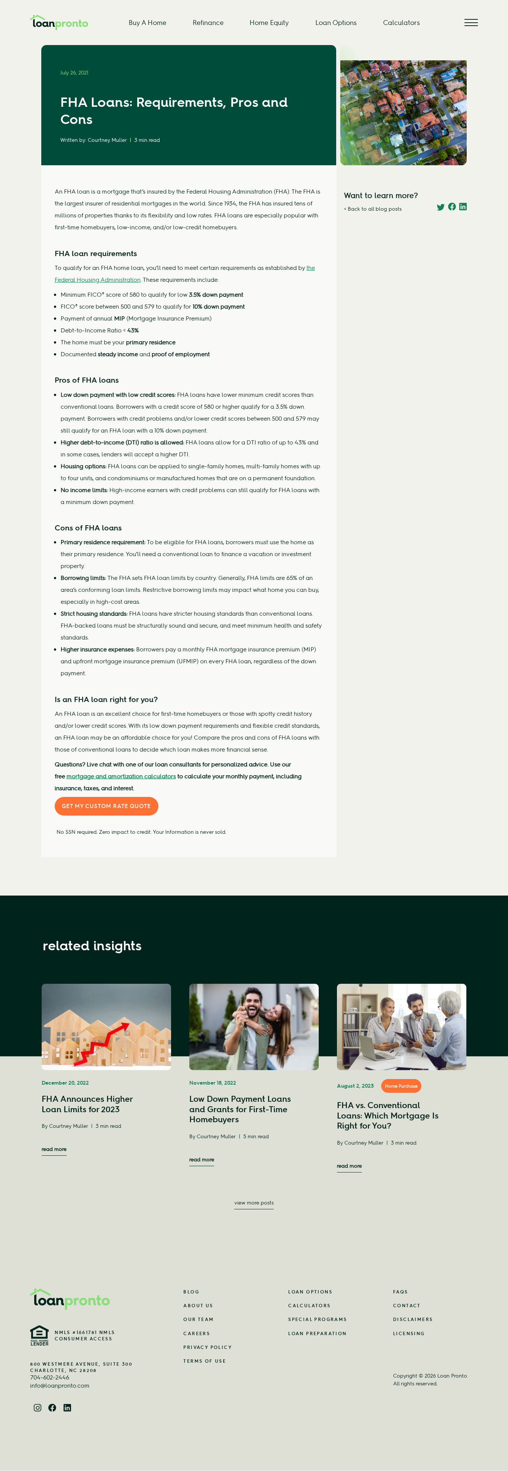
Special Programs (317, 1319)
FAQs (400, 1292)
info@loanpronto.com (60, 1385)
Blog (191, 1292)
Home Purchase (401, 1086)
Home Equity (269, 22)
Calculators (401, 22)
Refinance (208, 22)
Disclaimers (413, 1319)
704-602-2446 (49, 1377)
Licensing (409, 1333)
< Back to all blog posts (373, 208)
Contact (407, 1305)
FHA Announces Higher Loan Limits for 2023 (87, 1104)
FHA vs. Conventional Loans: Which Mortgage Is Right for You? (387, 1115)
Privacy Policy (207, 1347)
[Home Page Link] (89, 1299)
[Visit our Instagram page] (37, 1408)
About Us (198, 1305)
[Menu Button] (471, 22)
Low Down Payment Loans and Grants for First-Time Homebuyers (240, 1109)
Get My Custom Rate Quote (106, 806)
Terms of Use (204, 1361)
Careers (196, 1333)
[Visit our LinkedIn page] (67, 1408)
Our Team (198, 1319)
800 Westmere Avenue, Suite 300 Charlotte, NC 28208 (81, 1367)
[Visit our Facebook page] (52, 1408)
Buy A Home (147, 22)
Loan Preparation (317, 1333)
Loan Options (336, 22)
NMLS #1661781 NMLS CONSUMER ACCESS (85, 1335)
